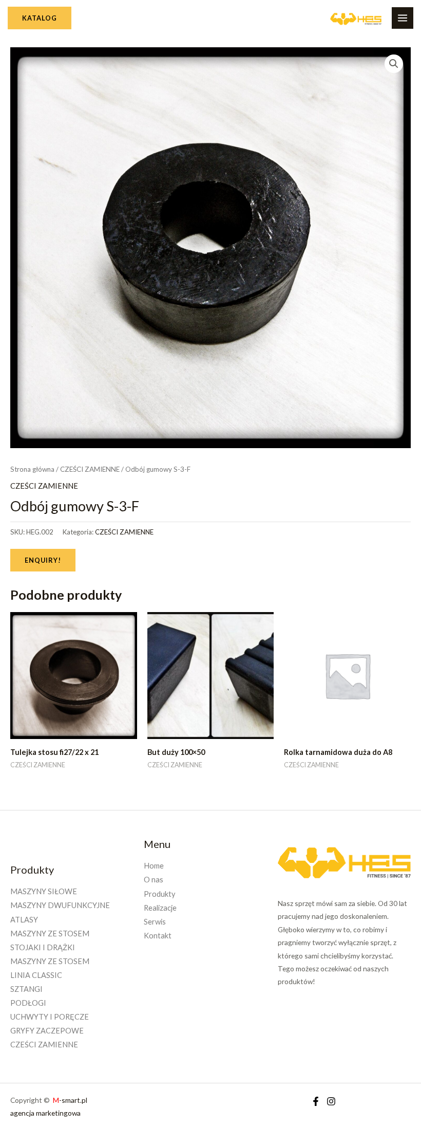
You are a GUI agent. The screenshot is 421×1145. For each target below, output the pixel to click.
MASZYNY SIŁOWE (43, 891)
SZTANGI (26, 989)
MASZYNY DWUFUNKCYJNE (60, 905)
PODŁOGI (28, 1003)
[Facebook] (315, 1101)
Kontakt (157, 935)
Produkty (159, 894)
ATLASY (24, 919)
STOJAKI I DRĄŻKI (42, 947)
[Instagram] (331, 1101)
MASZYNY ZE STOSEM (49, 933)
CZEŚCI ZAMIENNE (90, 469)
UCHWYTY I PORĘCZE (49, 1016)
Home (154, 865)
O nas (153, 879)
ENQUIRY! (43, 560)
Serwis (155, 921)
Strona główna (32, 469)
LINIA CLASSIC (36, 975)
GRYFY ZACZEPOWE (47, 1030)
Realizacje (160, 907)
